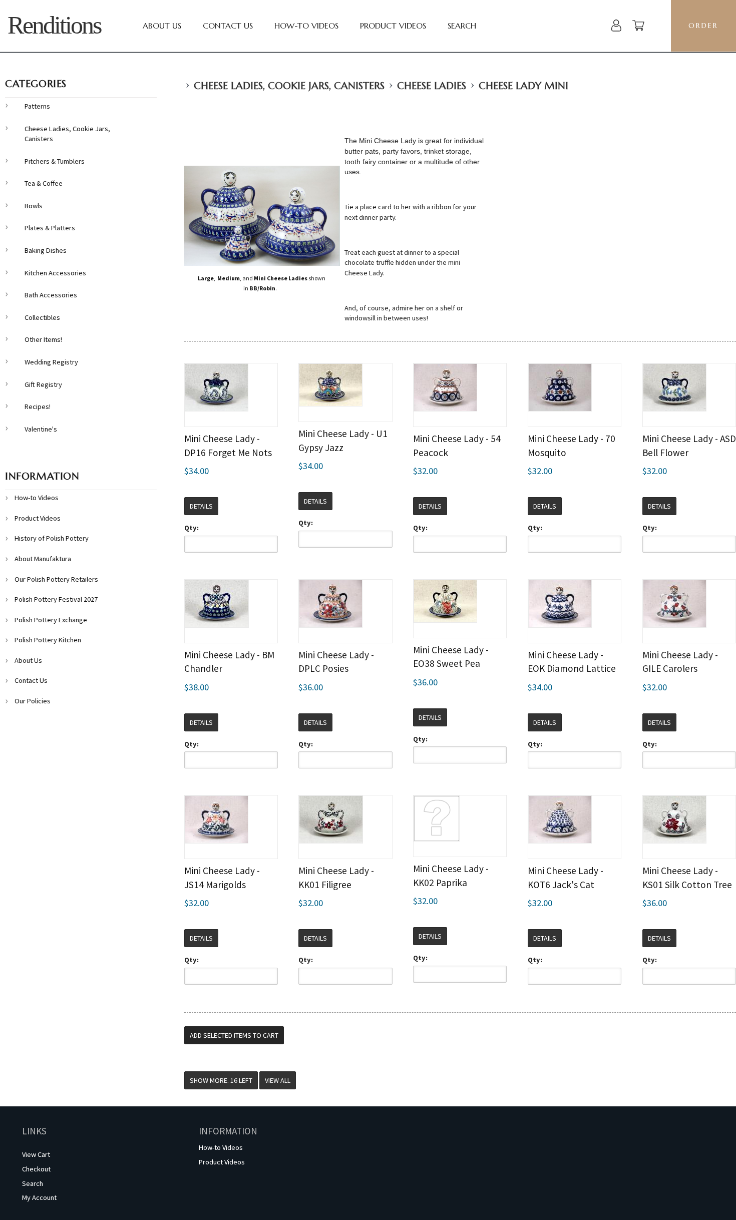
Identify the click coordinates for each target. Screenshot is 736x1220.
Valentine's (41, 429)
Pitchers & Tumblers (55, 161)
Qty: (191, 527)
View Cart (36, 1154)
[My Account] (616, 27)
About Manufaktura (43, 558)
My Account (39, 1197)
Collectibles (42, 317)
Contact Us (228, 26)
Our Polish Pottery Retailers (56, 579)
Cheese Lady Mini (523, 86)
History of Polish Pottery (52, 538)
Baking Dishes (46, 250)
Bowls (34, 205)
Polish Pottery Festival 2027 (56, 599)
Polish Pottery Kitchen (48, 639)
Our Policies (33, 700)
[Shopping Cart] (638, 27)
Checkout (36, 1168)
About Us (162, 26)
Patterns (37, 106)
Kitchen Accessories (55, 272)
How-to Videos (306, 26)
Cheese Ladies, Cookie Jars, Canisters (289, 86)
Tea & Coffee (44, 183)
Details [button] (201, 506)
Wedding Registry (51, 361)
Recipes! (38, 406)
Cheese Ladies (431, 86)
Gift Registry (43, 384)
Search (462, 26)
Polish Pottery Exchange (51, 619)
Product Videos (393, 26)
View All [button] (277, 1080)
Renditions (54, 25)
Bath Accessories (51, 294)
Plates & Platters (50, 227)
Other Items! (43, 339)
